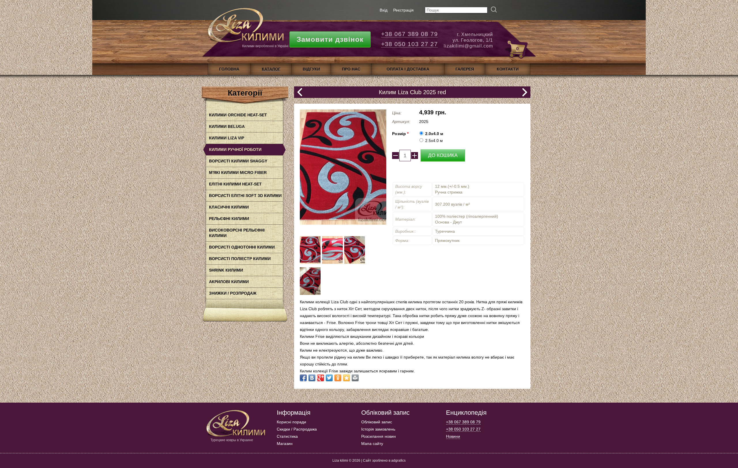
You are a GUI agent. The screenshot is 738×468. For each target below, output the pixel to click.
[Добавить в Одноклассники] (337, 377)
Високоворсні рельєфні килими (237, 233)
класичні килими (229, 207)
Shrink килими (226, 270)
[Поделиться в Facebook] (303, 377)
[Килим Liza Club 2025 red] (310, 262)
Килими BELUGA (227, 126)
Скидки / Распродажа (297, 429)
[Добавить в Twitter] (329, 377)
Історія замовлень (378, 429)
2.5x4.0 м (434, 140)
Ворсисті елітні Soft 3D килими (245, 195)
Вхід (383, 10)
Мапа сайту (372, 443)
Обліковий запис (376, 422)
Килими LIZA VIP (226, 138)
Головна (229, 69)
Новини (453, 436)
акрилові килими (229, 281)
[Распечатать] (355, 377)
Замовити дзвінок (330, 39)
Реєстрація (403, 10)
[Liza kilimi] (245, 27)
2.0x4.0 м (434, 133)
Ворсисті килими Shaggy (238, 161)
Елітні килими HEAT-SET (235, 184)
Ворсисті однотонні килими (242, 247)
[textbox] (456, 10)
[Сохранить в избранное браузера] (346, 377)
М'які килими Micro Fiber (238, 172)
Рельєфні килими (229, 218)
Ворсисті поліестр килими (240, 258)
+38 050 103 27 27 (409, 44)
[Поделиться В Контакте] (311, 377)
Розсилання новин (378, 436)
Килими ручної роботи (235, 149)
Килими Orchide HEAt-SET (238, 115)
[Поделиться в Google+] (320, 377)
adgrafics (398, 460)
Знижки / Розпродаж (233, 293)
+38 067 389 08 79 (409, 34)
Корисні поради (291, 422)
